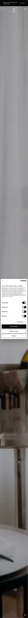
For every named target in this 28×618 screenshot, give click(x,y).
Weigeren (14, 335)
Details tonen (20, 322)
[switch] (24, 307)
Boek (25, 9)
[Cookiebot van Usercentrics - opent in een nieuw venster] (20, 281)
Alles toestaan (14, 326)
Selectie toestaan (14, 331)
